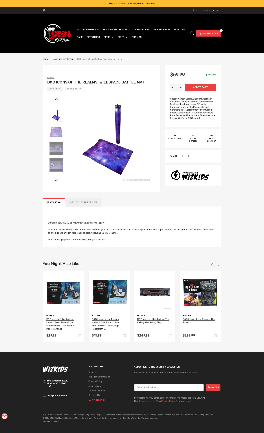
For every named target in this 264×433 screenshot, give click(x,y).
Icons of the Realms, (191, 107)
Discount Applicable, (203, 99)
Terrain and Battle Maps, (188, 115)
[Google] (189, 156)
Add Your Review (73, 89)
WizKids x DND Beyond (189, 118)
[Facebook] (183, 156)
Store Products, (185, 112)
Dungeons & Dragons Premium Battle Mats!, (191, 101)
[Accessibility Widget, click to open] (5, 416)
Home (45, 59)
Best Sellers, (186, 99)
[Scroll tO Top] (258, 428)
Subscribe (213, 387)
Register (216, 10)
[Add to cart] (79, 335)
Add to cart (200, 87)
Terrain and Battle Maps (63, 59)
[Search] (192, 33)
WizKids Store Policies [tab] (83, 202)
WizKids (50, 77)
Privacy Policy (168, 401)
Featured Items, (188, 104)
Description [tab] (53, 202)
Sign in (207, 10)
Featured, (175, 104)
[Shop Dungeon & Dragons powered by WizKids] (58, 33)
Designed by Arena (51, 421)
